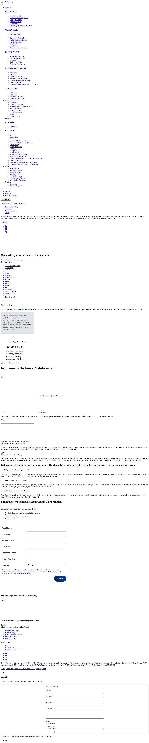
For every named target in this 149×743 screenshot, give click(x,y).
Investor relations (11, 211)
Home (8, 669)
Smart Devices (10, 293)
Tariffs (7, 270)
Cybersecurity (10, 277)
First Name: (7, 528)
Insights (8, 118)
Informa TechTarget (12, 207)
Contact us (42, 413)
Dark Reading (10, 633)
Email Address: (8, 540)
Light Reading (10, 638)
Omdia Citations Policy (13, 648)
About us (8, 209)
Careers (7, 646)
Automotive (9, 268)
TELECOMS (11, 88)
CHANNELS (11, 12)
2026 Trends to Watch (12, 266)
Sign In (7, 191)
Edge (7, 281)
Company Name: (9, 553)
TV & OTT (9, 295)
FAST (7, 283)
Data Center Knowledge (13, 635)
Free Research (10, 297)
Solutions (8, 100)
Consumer (8, 275)
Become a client (10, 195)
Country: (5, 565)
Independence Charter (18, 669)
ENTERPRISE (12, 52)
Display (8, 279)
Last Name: (7, 534)
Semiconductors (10, 289)
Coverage (8, 7)
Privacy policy (41, 669)
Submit (60, 578)
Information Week (11, 636)
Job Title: (6, 546)
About (7, 166)
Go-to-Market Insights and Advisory (50, 396)
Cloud (7, 274)
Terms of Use (30, 669)
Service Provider (11, 291)
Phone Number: (8, 559)
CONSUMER (11, 30)
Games (7, 285)
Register (8, 193)
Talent (7, 213)
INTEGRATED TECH (15, 68)
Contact (8, 182)
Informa (4, 222)
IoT (6, 287)
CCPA (3, 669)
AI (6, 272)
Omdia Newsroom (11, 650)
